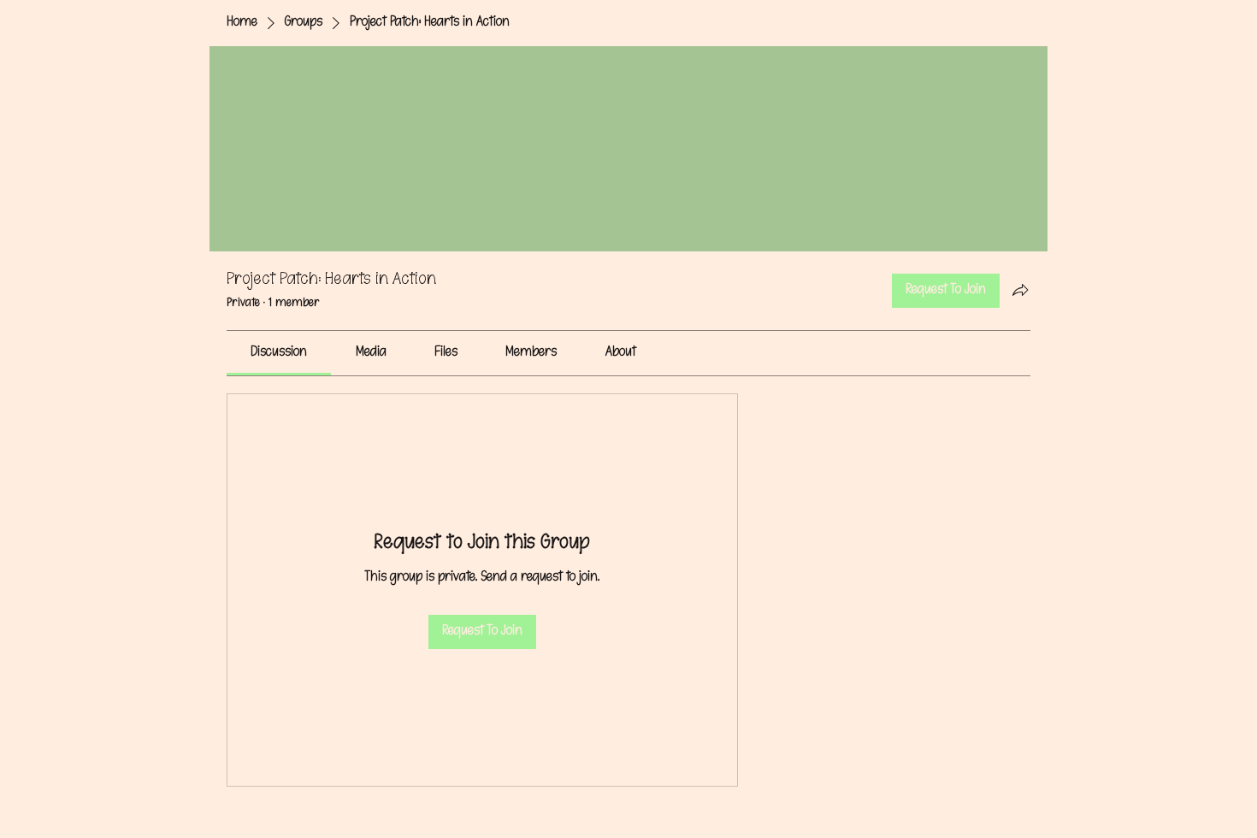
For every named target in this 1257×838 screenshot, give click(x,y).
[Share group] (1020, 290)
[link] (279, 353)
